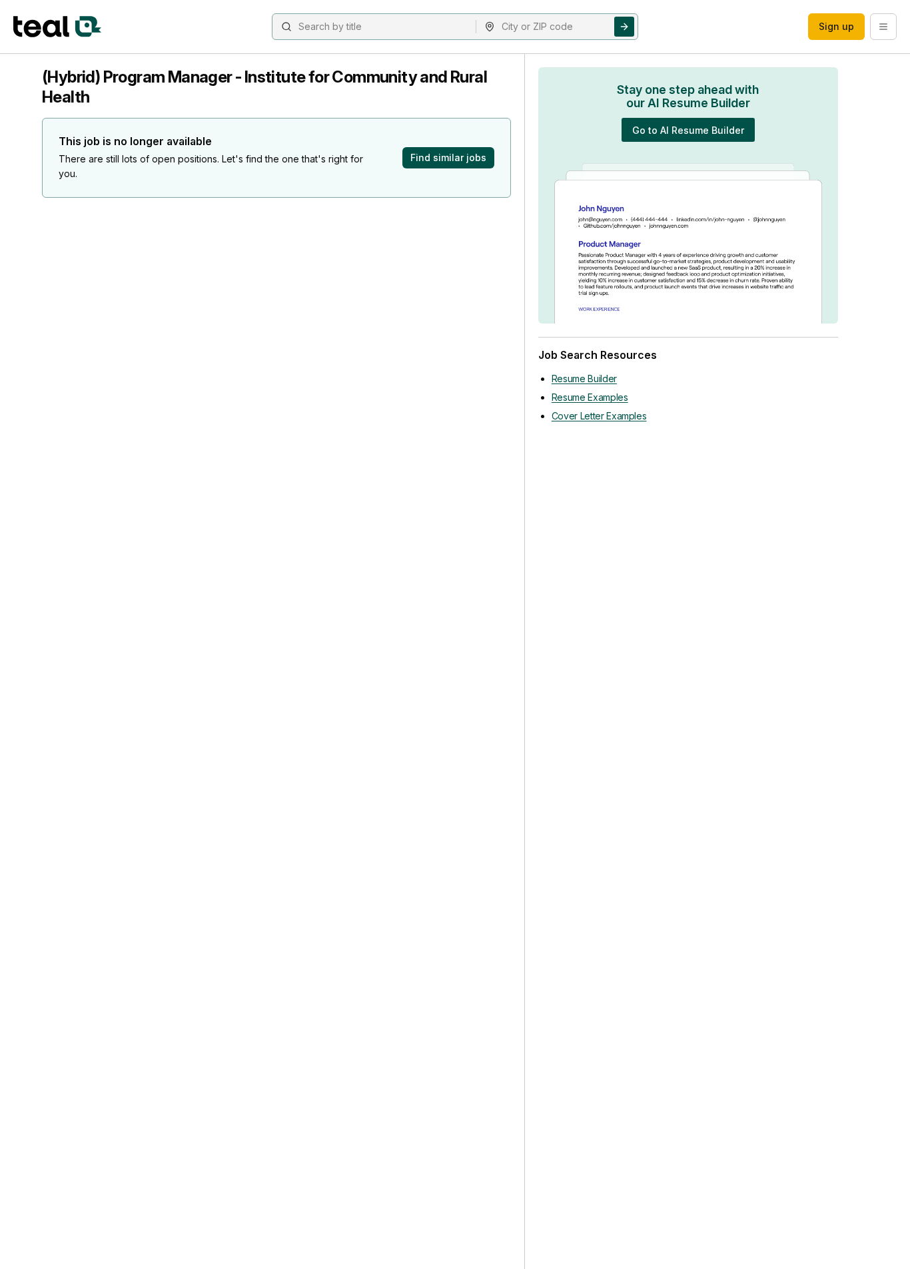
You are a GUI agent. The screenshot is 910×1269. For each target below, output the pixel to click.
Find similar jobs (448, 157)
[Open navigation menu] (883, 26)
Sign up (836, 26)
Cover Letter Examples (599, 415)
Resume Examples (590, 397)
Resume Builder (584, 378)
